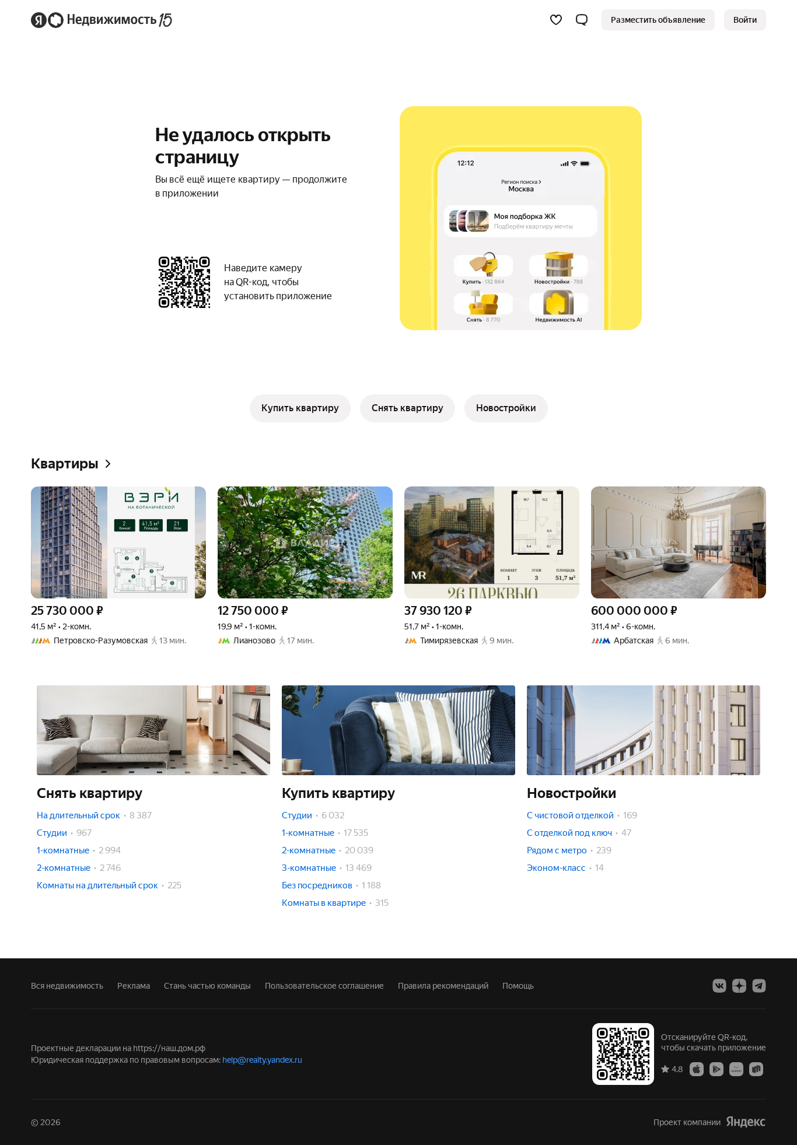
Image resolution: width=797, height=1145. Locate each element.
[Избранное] (556, 19)
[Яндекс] (745, 1122)
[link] (745, 19)
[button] (581, 19)
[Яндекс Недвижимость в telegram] (759, 986)
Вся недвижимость (67, 985)
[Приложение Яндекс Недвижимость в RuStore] (756, 1068)
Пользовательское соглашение (324, 985)
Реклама (133, 985)
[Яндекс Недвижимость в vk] (719, 986)
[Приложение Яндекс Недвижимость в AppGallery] (736, 1068)
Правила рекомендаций (443, 985)
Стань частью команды (207, 985)
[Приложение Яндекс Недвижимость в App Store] (697, 1068)
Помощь (518, 985)
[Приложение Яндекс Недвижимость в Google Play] (716, 1068)
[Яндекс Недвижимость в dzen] (739, 986)
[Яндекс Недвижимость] (102, 20)
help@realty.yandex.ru (262, 1060)
